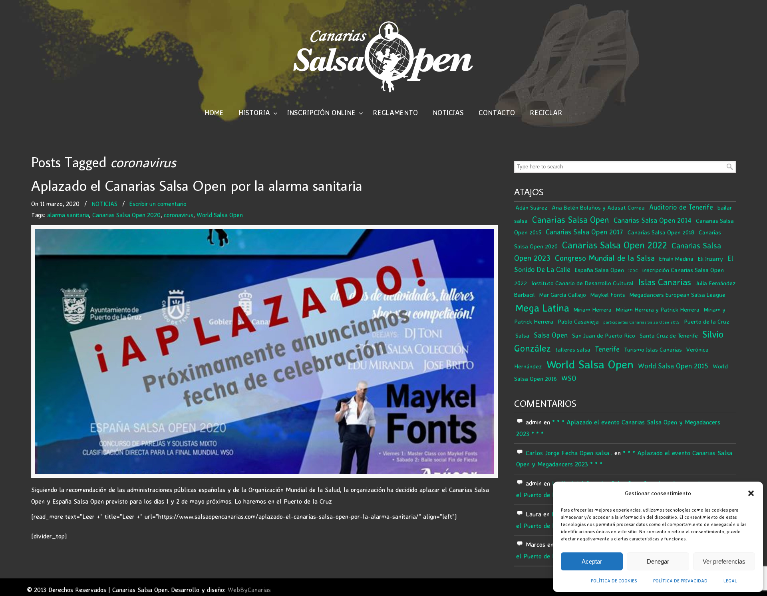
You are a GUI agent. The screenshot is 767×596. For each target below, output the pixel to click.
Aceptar (592, 561)
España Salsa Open (599, 270)
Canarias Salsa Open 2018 (661, 232)
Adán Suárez (531, 207)
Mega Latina (542, 308)
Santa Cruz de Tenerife (669, 335)
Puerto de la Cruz (706, 321)
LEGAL (730, 581)
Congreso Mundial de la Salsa (605, 258)
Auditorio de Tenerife (681, 207)
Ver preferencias (724, 561)
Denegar (658, 561)
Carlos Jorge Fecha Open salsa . (569, 453)
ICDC (633, 270)
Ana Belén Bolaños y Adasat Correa (598, 207)
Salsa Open (551, 335)
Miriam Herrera (593, 309)
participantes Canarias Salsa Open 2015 (641, 322)
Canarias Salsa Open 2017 (584, 232)
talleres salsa (572, 349)
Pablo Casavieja (578, 321)
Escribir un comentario (158, 204)
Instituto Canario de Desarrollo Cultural (582, 283)
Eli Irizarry (710, 258)
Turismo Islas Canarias (653, 349)
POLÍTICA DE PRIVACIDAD (680, 581)
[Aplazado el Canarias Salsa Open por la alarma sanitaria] (264, 351)
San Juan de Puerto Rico (603, 335)
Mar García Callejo (562, 294)
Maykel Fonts (607, 294)
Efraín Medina (676, 258)
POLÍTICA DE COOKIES (614, 581)
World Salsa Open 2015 (673, 366)
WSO (568, 378)
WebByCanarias (249, 590)
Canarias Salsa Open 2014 (652, 220)
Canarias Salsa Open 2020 (126, 215)
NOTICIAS (104, 204)
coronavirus (178, 215)
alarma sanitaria (68, 215)
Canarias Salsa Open (570, 219)
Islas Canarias (664, 281)
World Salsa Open (220, 215)
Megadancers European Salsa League (677, 294)
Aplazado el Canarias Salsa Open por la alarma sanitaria (196, 185)
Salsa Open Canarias (383, 56)
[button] (751, 493)
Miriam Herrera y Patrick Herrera (657, 309)
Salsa (522, 335)
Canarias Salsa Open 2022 (614, 245)
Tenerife (607, 349)
